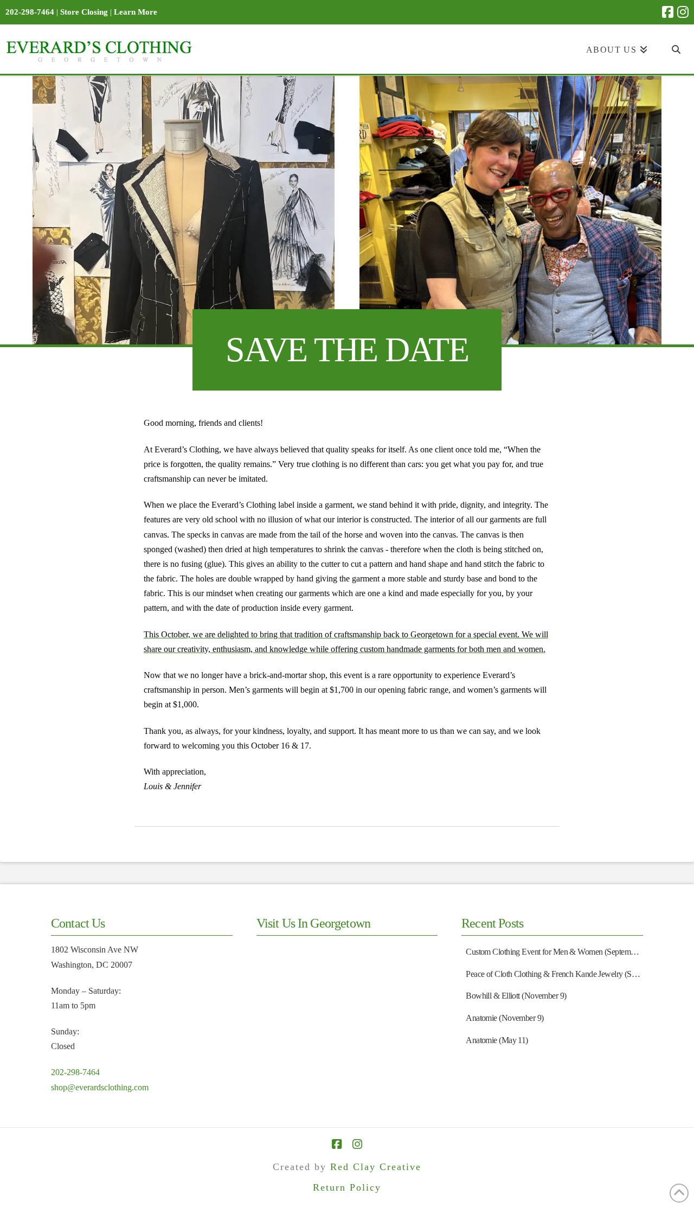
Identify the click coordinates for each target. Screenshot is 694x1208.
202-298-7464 (75, 1072)
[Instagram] (683, 11)
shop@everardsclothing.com (100, 1087)
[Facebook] (667, 11)
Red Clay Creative (375, 1166)
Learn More (135, 12)
